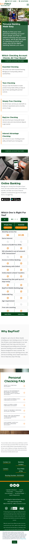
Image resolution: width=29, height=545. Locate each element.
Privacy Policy (23, 538)
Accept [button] (14, 542)
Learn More (8, 314)
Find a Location (21, 227)
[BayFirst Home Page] (5, 4)
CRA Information (9, 493)
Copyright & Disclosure (11, 489)
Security (21, 489)
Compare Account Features (14, 61)
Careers (5, 469)
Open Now (8, 227)
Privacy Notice (19, 491)
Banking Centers (21, 463)
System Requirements (14, 495)
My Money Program (19, 493)
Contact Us (6, 462)
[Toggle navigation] (27, 4)
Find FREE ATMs (20, 470)
